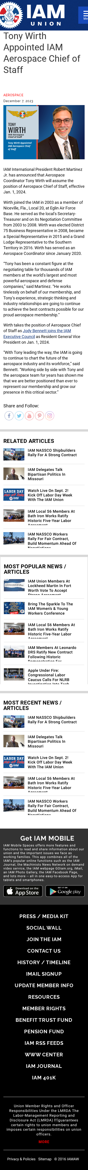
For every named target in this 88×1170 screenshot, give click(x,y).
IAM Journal (44, 1066)
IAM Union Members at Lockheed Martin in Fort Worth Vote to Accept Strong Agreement (49, 588)
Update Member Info (44, 985)
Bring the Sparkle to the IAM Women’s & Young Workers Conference (50, 609)
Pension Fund (44, 1031)
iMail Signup (44, 974)
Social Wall (44, 928)
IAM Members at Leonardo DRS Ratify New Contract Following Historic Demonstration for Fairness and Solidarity (52, 657)
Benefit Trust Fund (44, 1020)
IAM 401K (44, 1078)
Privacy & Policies (21, 1159)
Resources (44, 997)
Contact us (44, 951)
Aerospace (13, 95)
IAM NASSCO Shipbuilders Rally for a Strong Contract (52, 452)
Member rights (44, 1008)
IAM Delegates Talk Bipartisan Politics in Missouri (46, 474)
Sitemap (45, 1159)
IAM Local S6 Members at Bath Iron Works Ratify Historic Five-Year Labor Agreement (51, 518)
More (44, 1142)
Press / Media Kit (44, 916)
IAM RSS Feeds (44, 1043)
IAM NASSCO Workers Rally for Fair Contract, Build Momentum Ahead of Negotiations (52, 541)
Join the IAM (44, 939)
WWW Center (44, 1054)
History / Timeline (44, 962)
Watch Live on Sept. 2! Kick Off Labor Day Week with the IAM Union (50, 495)
